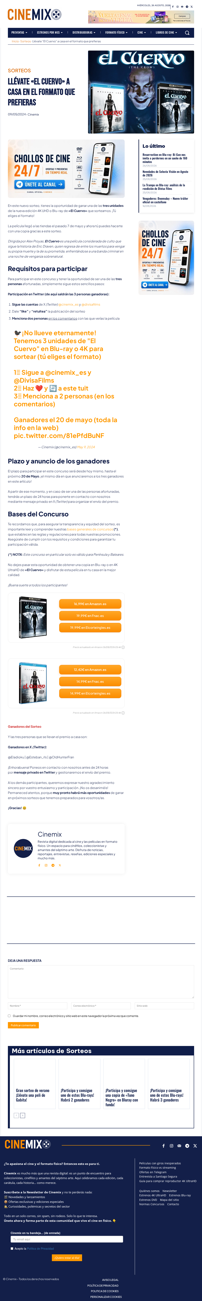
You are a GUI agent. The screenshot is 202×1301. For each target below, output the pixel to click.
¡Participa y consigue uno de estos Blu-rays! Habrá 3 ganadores (166, 1095)
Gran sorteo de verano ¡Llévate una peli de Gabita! (32, 1095)
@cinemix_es (68, 304)
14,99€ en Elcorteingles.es (90, 693)
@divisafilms (90, 304)
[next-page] (22, 1115)
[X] (191, 7)
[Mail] (182, 7)
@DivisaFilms (34, 380)
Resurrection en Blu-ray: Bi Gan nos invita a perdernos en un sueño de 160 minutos (165, 158)
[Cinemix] (23, 848)
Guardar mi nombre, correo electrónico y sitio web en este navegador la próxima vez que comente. (76, 1016)
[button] (187, 33)
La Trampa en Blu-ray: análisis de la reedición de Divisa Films (164, 187)
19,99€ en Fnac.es (90, 616)
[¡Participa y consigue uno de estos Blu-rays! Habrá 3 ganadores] (169, 1073)
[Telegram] (187, 7)
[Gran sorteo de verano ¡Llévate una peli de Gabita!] (34, 1073)
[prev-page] (16, 1115)
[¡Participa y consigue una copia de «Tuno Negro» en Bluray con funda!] (124, 1073)
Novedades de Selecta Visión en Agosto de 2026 (165, 173)
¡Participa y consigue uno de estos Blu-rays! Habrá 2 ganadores (77, 1095)
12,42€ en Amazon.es (90, 669)
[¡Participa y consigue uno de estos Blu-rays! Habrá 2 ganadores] (79, 1073)
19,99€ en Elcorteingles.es (90, 627)
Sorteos (25, 41)
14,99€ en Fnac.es (90, 681)
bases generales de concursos (90, 529)
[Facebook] (172, 7)
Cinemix (33, 114)
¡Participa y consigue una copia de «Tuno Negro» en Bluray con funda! (122, 1097)
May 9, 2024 (86, 447)
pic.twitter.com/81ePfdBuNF (59, 435)
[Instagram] (177, 7)
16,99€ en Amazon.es (90, 604)
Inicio (15, 41)
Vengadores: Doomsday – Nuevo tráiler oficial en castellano (165, 200)
